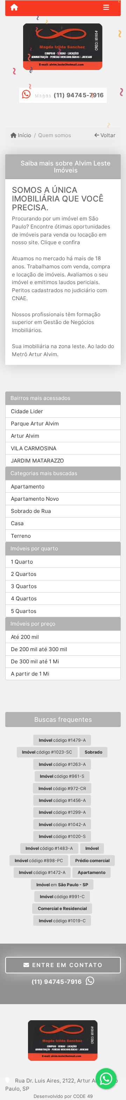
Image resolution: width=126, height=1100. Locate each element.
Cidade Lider (27, 411)
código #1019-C (62, 920)
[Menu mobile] (14, 7)
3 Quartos (24, 586)
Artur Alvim (25, 435)
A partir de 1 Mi (30, 673)
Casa (17, 523)
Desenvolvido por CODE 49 (63, 1096)
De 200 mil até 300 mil (39, 649)
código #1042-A (62, 824)
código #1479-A (62, 740)
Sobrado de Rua (31, 511)
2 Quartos (23, 574)
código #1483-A (49, 848)
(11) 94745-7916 (79, 95)
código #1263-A (62, 764)
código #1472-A (42, 872)
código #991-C (62, 896)
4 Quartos (24, 598)
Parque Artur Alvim (35, 423)
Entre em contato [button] (66, 964)
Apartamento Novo (35, 498)
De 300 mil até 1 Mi (35, 661)
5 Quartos (23, 611)
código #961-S (62, 776)
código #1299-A (62, 812)
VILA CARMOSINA (33, 448)
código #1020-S (62, 836)
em (62, 884)
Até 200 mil (25, 637)
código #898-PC (39, 860)
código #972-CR (62, 788)
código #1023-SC (47, 752)
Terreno (21, 536)
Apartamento (27, 486)
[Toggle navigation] (106, 8)
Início (23, 135)
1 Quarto (22, 561)
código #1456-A (62, 800)
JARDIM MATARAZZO (37, 460)
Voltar (107, 135)
